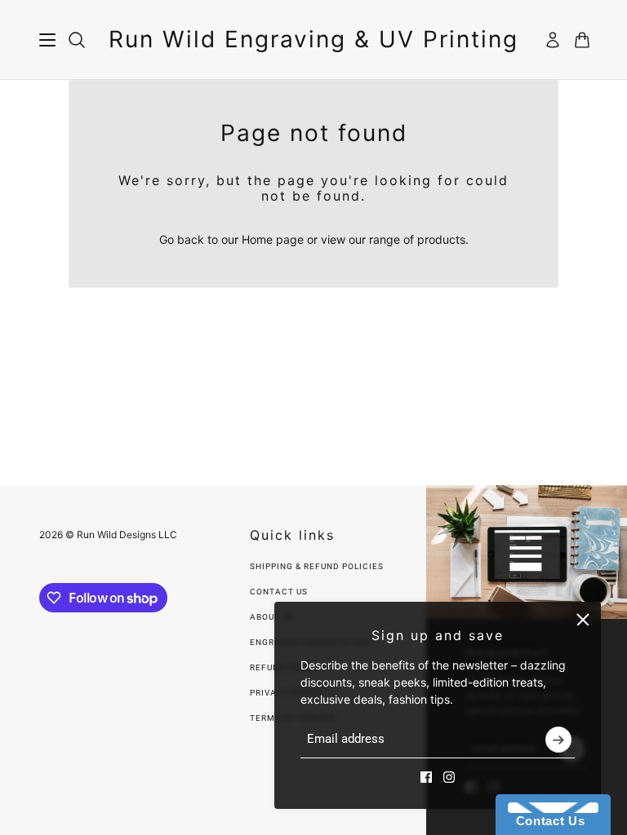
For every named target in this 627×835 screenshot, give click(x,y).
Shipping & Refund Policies (317, 566)
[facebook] (426, 777)
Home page (273, 239)
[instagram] (449, 777)
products (441, 239)
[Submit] (558, 740)
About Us (272, 616)
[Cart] (582, 40)
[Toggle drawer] (47, 39)
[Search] (77, 40)
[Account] (553, 40)
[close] (583, 620)
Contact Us (279, 591)
